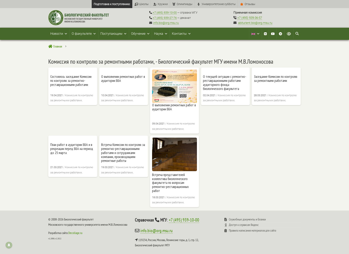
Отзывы (250, 4)
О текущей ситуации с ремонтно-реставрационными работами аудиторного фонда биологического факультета (224, 83)
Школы (144, 4)
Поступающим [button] (111, 34)
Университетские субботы (219, 4)
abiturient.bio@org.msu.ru (255, 23)
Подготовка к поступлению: (112, 4)
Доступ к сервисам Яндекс (244, 225)
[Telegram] (280, 34)
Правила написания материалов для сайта (252, 230)
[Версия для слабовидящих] (288, 34)
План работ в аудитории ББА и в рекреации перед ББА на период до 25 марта (71, 149)
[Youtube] (273, 34)
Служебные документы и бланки (247, 219)
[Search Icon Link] (297, 34)
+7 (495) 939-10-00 (165, 12)
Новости (56, 34)
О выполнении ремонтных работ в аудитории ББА (123, 79)
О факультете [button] (82, 34)
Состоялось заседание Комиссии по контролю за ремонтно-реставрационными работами (70, 80)
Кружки (163, 4)
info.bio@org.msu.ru (166, 22)
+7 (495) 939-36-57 (249, 18)
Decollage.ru (75, 233)
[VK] (265, 34)
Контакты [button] (179, 34)
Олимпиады (184, 4)
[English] (255, 34)
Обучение (138, 34)
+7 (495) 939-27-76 (165, 17)
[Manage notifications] (9, 245)
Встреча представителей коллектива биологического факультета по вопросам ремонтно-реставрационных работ (170, 183)
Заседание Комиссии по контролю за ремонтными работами (275, 79)
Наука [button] (158, 34)
